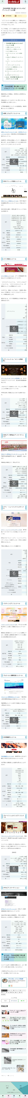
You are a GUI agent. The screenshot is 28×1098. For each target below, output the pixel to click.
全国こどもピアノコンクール (13, 47)
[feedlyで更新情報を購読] (9, 986)
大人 (17, 992)
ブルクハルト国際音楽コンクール (14, 67)
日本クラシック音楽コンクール (14, 49)
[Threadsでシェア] (11, 649)
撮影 (7, 1087)
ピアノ (4, 992)
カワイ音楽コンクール (12, 51)
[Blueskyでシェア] (17, 645)
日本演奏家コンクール (12, 69)
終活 (14, 1089)
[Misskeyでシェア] (23, 645)
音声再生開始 (8, 15)
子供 (21, 992)
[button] (25, 540)
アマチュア (16, 990)
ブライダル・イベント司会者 (15, 978)
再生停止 (20, 15)
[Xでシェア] (5, 645)
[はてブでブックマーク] (17, 649)
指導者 (4, 994)
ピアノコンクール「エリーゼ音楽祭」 (11, 378)
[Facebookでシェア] (5, 649)
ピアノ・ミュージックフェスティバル (11, 529)
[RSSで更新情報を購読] (11, 986)
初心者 (12, 992)
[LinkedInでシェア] (14, 653)
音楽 (21, 1087)
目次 (12, 40)
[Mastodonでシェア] (11, 645)
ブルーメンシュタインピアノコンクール (11, 836)
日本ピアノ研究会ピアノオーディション (11, 454)
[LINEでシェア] (23, 649)
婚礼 (21, 1085)
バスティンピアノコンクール (13, 65)
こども (11, 990)
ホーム (7, 1085)
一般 (8, 992)
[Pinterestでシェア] (8, 653)
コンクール (5, 990)
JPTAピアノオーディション (13, 75)
